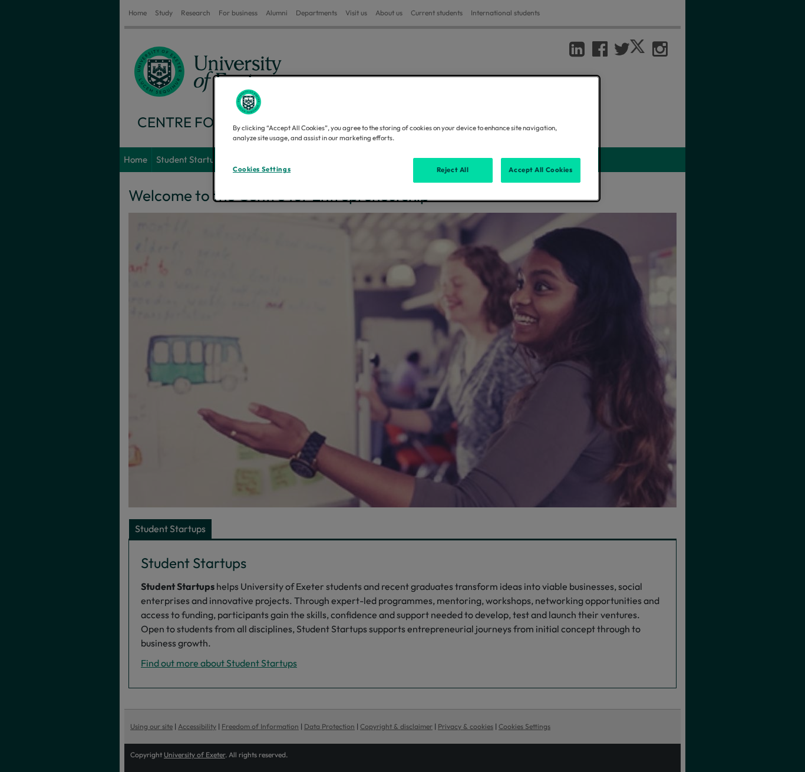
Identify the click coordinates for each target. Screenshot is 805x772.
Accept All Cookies (540, 170)
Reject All (453, 170)
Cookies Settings (262, 169)
